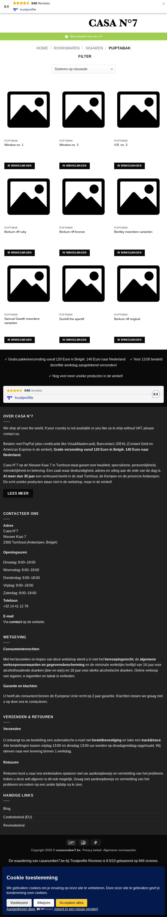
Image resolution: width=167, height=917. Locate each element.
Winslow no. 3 (68, 145)
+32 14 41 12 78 (15, 606)
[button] (42, 22)
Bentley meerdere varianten (133, 231)
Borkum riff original (127, 319)
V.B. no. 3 (120, 145)
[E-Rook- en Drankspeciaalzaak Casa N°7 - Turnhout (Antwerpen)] (113, 23)
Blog (6, 808)
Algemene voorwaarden (119, 850)
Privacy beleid (92, 850)
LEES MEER (18, 493)
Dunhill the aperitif (71, 319)
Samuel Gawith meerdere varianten (22, 321)
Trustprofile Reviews (86, 861)
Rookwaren (67, 48)
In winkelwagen (20, 165)
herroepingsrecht (119, 659)
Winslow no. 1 (13, 145)
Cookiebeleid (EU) (17, 817)
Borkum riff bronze (72, 231)
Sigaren (94, 48)
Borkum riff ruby (15, 231)
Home (42, 48)
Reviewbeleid (14, 825)
